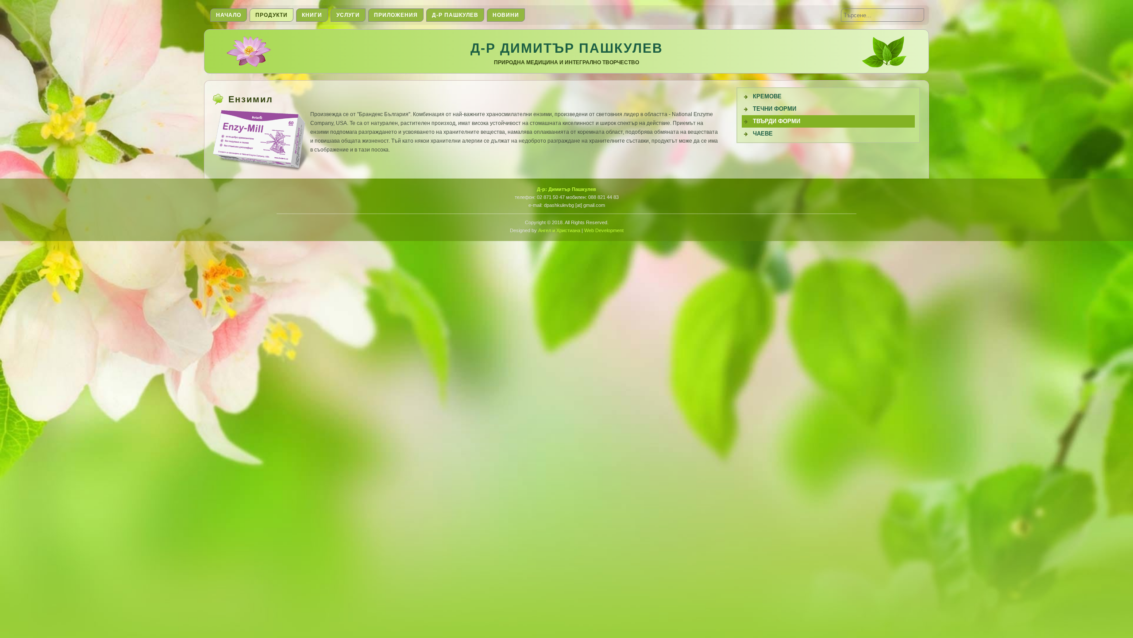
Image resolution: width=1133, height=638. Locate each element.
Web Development (604, 230)
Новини (506, 15)
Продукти (271, 15)
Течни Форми (774, 108)
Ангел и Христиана (559, 230)
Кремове (767, 96)
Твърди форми (776, 121)
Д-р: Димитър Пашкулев (566, 189)
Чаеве (763, 133)
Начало (228, 15)
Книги (312, 15)
